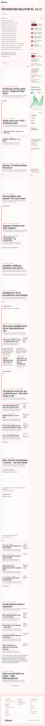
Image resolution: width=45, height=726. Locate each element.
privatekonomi (11, 163)
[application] (37, 102)
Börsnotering (9, 602)
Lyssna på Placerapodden (34, 144)
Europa (8, 705)
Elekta (8, 554)
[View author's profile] (8, 14)
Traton (8, 644)
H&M (7, 263)
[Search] (39, 2)
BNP (7, 544)
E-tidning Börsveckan (35, 172)
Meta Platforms (9, 623)
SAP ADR (8, 695)
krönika (7, 163)
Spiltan (8, 715)
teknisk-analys (11, 235)
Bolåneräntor (17, 163)
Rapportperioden (10, 86)
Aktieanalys (5, 223)
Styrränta (8, 338)
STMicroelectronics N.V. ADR (12, 403)
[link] (15, 84)
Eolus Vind (8, 434)
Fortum (8, 424)
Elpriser (8, 458)
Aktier (8, 290)
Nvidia (8, 118)
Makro (14, 323)
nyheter (3, 86)
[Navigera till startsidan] (4, 2)
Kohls (8, 671)
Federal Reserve (9, 613)
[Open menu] (42, 2)
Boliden (8, 414)
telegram (3, 6)
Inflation (22, 355)
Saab (7, 137)
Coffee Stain (9, 576)
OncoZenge (9, 685)
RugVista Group (11, 223)
